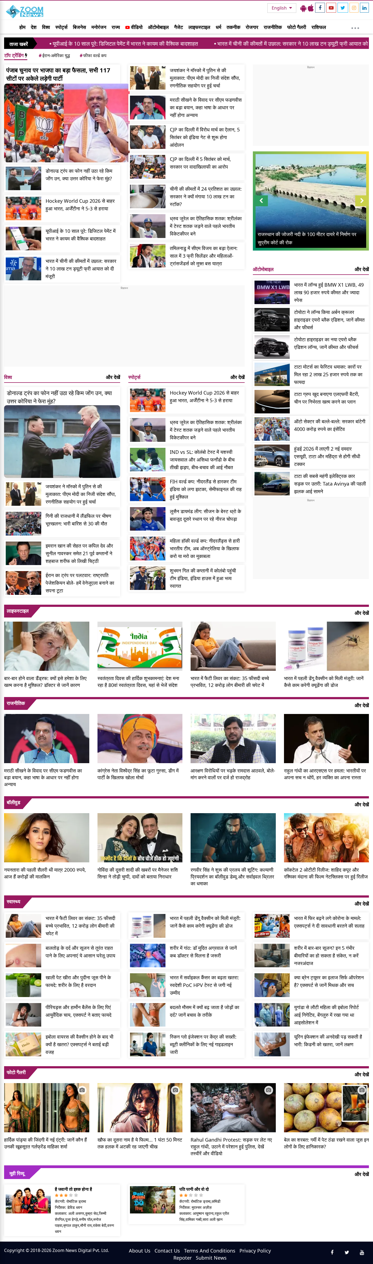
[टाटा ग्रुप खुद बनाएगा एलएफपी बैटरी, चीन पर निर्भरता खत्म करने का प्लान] (272, 402)
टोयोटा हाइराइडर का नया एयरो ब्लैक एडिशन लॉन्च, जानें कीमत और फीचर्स (326, 343)
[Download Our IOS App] (311, 8)
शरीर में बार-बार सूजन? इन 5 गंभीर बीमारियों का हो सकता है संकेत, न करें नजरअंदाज (326, 955)
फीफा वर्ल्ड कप (93, 55)
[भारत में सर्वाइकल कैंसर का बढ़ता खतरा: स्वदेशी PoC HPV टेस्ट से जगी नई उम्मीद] (147, 985)
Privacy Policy (255, 1250)
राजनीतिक (273, 27)
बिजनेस (79, 27)
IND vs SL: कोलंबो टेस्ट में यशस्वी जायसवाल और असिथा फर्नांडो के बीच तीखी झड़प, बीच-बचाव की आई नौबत (202, 460)
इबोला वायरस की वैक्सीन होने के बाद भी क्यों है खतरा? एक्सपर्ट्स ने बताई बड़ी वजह (79, 1044)
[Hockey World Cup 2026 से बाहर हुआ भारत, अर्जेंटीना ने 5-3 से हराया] (23, 209)
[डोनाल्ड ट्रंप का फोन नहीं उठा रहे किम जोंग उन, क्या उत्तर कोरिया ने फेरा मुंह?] (23, 178)
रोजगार (252, 27)
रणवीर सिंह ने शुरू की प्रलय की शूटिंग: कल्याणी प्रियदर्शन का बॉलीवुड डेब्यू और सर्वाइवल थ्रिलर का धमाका (232, 876)
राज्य (116, 27)
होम (22, 27)
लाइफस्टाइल (199, 27)
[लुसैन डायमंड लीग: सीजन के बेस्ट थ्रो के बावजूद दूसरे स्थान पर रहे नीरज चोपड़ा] (147, 519)
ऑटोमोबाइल (158, 27)
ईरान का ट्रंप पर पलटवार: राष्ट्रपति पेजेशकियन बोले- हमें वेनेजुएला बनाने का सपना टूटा (80, 583)
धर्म (218, 27)
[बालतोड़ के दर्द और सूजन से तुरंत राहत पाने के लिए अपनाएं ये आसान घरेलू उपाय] (23, 956)
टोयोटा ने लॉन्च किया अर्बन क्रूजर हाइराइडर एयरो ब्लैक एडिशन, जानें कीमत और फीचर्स (329, 320)
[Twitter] (343, 8)
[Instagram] (354, 8)
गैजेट (178, 27)
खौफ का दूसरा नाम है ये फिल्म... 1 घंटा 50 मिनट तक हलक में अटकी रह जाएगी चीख (139, 1143)
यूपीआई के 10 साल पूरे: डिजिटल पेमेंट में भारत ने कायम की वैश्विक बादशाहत (73, 43)
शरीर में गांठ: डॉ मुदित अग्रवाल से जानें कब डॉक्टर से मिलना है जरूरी (203, 952)
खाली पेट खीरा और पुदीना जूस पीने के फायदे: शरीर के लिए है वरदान (78, 981)
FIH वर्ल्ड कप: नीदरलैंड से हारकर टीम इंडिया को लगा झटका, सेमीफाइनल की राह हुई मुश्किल (206, 489)
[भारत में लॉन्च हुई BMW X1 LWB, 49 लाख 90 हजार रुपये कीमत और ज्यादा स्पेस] (272, 292)
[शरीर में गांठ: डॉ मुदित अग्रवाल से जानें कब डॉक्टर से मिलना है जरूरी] (147, 956)
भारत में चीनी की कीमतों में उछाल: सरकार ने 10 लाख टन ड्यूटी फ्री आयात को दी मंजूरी (249, 43)
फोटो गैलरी (296, 27)
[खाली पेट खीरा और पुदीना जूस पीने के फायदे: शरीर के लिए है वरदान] (23, 985)
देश (34, 27)
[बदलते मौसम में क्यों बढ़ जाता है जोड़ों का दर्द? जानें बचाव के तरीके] (147, 1015)
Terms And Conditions (209, 1250)
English (280, 8)
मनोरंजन (98, 27)
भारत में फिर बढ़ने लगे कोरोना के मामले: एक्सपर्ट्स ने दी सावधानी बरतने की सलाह (329, 922)
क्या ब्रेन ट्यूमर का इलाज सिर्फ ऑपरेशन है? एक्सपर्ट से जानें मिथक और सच (329, 981)
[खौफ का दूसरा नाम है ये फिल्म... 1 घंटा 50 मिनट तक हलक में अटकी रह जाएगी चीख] (140, 1107)
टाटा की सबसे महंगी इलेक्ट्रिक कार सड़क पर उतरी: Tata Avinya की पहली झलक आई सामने (330, 484)
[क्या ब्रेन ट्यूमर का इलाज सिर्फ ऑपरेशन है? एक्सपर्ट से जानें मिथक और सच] (272, 985)
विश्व (46, 27)
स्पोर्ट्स (61, 27)
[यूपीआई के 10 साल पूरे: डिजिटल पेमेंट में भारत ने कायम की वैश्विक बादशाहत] (23, 239)
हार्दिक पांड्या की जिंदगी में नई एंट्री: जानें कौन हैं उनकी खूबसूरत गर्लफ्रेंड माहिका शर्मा (45, 1143)
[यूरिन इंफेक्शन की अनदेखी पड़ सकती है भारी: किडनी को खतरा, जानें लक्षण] (272, 1044)
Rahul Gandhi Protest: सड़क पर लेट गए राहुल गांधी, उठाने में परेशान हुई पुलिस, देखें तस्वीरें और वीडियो (231, 1146)
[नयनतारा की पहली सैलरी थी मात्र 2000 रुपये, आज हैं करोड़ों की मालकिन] (46, 837)
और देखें (113, 377)
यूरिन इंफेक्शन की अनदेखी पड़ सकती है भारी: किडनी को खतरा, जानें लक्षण (328, 1040)
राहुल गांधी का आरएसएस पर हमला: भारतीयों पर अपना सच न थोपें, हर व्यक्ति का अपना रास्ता (325, 774)
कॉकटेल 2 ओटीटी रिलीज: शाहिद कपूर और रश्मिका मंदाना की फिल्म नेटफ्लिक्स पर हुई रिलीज (326, 873)
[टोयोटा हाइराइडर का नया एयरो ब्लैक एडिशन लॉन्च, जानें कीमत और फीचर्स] (272, 347)
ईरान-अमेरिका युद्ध (54, 55)
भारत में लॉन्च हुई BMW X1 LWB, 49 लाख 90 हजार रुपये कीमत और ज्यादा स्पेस (329, 292)
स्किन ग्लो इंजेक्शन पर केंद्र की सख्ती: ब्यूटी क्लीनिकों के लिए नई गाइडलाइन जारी (203, 1044)
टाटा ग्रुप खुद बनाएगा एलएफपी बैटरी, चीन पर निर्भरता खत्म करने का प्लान (326, 398)
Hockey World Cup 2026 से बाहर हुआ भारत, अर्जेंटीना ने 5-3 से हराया (80, 205)
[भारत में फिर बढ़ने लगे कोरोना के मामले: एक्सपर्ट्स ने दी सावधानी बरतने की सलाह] (272, 926)
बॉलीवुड (13, 802)
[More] (355, 26)
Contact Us (167, 1250)
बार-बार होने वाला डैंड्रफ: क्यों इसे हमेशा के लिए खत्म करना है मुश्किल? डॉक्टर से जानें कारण (45, 681)
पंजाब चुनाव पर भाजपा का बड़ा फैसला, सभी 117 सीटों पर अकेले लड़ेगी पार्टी (58, 74)
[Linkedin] (364, 8)
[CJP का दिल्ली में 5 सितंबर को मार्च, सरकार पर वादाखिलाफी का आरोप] (147, 167)
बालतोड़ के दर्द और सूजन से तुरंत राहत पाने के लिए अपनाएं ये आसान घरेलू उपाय (80, 952)
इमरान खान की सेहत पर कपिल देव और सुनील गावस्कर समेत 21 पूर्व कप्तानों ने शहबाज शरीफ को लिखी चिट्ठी (79, 553)
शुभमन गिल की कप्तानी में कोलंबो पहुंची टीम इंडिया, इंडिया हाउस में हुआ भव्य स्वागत (203, 578)
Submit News (211, 1257)
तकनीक (233, 27)
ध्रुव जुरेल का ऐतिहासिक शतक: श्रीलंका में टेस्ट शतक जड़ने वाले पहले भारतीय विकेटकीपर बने (206, 226)
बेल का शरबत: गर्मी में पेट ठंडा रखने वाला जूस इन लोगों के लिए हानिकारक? (326, 1143)
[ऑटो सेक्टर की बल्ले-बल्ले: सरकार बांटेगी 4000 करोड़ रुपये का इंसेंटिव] (272, 429)
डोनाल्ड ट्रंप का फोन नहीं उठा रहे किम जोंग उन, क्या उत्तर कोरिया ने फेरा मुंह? (79, 174)
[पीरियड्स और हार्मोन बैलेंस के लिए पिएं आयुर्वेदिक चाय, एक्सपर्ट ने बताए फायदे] (23, 1015)
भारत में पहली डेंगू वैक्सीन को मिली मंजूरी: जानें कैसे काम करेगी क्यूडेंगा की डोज (323, 681)
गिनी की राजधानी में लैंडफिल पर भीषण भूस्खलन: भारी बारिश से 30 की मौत (78, 520)
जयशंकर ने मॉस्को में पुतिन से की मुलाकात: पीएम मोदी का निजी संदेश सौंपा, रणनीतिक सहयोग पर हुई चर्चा (205, 78)
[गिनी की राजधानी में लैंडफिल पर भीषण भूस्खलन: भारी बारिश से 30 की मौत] (23, 524)
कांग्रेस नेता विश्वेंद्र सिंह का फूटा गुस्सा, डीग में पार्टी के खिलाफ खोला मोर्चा (138, 774)
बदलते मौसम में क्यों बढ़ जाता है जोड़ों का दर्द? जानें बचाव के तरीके (204, 1011)
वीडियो (136, 27)
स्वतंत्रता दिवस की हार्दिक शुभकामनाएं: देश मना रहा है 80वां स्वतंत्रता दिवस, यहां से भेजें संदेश (138, 681)
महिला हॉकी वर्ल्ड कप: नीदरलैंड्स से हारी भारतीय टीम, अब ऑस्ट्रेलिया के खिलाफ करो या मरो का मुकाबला (205, 548)
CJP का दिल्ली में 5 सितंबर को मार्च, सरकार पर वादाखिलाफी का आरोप (200, 163)
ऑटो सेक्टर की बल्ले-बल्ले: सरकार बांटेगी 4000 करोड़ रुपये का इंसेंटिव (329, 425)
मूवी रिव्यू (17, 1173)
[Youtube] (331, 8)
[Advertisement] (124, 328)
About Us (139, 1250)
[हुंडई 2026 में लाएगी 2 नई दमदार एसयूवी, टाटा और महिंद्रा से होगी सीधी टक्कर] (272, 456)
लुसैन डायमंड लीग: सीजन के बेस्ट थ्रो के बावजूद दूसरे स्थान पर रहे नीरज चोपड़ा (205, 515)
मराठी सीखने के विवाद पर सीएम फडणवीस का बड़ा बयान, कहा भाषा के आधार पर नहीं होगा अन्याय (206, 107)
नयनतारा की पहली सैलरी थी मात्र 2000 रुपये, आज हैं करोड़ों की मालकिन (45, 873)
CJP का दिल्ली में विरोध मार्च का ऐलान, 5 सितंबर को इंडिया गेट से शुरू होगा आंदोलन (205, 137)
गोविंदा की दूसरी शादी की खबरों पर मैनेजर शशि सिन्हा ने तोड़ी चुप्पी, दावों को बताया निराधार (137, 873)
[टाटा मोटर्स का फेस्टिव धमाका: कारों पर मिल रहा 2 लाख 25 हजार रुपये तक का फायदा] (272, 374)
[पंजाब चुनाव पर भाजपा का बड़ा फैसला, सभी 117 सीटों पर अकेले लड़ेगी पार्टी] (67, 123)
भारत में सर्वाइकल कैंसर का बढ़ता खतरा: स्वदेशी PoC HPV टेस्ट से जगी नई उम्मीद (204, 985)
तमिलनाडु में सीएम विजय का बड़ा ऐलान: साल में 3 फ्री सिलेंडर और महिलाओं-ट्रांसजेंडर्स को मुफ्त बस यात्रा (204, 256)
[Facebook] (320, 8)
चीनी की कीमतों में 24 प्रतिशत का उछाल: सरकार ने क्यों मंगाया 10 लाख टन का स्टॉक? (206, 196)
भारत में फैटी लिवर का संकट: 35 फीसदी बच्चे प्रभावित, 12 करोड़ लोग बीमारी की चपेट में (230, 681)
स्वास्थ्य (13, 901)
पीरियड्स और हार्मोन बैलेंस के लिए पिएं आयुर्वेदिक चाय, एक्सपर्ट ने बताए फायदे (78, 1011)
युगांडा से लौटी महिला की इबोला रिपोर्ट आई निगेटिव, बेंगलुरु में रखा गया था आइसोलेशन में (326, 1015)
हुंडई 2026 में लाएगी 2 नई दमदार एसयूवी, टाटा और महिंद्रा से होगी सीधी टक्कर (327, 456)
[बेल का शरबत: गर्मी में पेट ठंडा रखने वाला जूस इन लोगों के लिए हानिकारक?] (326, 1107)
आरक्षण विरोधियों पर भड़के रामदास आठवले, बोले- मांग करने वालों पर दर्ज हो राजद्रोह (233, 774)
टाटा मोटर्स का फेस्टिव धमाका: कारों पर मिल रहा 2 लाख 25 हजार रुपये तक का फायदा (328, 374)
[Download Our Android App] (303, 8)
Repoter (182, 1257)
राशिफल (319, 27)
